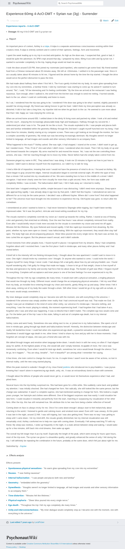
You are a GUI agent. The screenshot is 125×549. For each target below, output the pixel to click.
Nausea (12, 473)
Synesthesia (14, 487)
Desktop (22, 547)
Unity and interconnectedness (23, 510)
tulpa (47, 46)
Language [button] (14, 21)
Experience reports (16, 26)
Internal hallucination (18, 478)
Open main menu (10, 4)
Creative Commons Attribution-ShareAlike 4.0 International (49, 544)
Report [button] (12, 39)
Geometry (13, 483)
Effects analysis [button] (16, 456)
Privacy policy (11, 547)
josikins (66, 367)
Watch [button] (106, 21)
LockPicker (39, 522)
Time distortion (16, 496)
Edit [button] (116, 21)
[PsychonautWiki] (21, 539)
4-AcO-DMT (33, 26)
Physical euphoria (17, 500)
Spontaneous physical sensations (25, 468)
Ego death (13, 505)
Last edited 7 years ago (21, 522)
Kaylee (23, 446)
